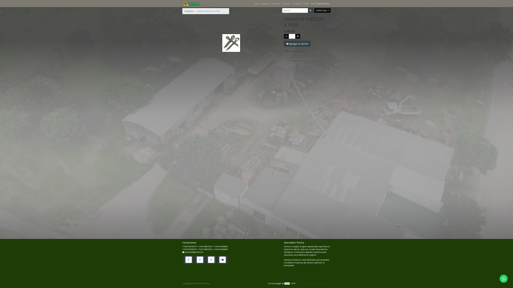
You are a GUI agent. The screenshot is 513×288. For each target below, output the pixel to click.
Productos (188, 11)
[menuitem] (256, 3)
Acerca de (310, 242)
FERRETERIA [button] (321, 10)
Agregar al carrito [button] (298, 43)
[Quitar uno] (286, 36)
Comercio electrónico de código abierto (313, 283)
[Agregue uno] (297, 36)
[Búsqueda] (310, 10)
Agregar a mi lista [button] (295, 51)
